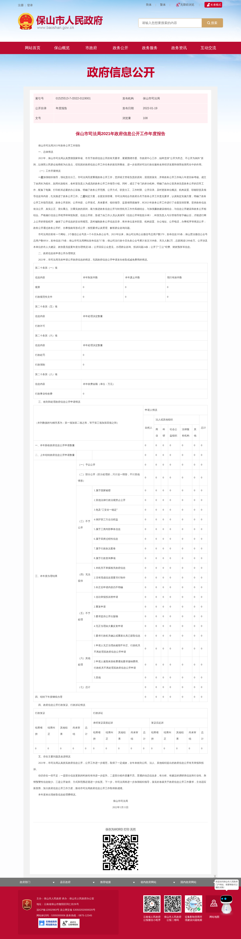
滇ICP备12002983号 (48, 909)
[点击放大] (120, 853)
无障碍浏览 (187, 4)
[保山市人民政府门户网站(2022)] (120, 20)
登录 (30, 5)
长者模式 (215, 4)
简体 (149, 4)
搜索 (214, 23)
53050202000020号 (84, 909)
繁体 (163, 4)
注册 (21, 5)
